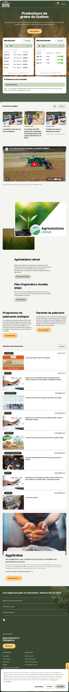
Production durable (31, 662)
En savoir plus (10, 335)
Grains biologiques (9, 612)
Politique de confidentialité (11, 667)
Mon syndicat (34, 31)
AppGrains (6, 662)
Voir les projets (20, 299)
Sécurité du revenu (9, 606)
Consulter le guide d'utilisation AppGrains (18, 571)
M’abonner (9, 646)
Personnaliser (39, 686)
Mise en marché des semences (12, 601)
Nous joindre (7, 659)
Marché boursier (30, 659)
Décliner (49, 686)
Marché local (29, 656)
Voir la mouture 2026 (22, 276)
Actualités (6, 656)
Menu (64, 4)
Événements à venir (31, 665)
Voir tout (62, 106)
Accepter (60, 686)
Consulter (28, 40)
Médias (5, 665)
